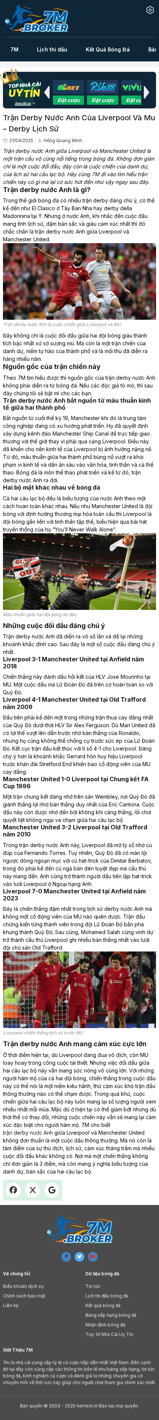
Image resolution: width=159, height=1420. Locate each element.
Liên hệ (10, 1305)
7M (14, 49)
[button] (47, 92)
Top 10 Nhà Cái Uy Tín (109, 1334)
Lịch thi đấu (52, 49)
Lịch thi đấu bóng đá (106, 1295)
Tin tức (92, 1286)
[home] (41, 18)
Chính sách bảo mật (24, 1295)
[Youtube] (93, 1256)
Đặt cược (73, 100)
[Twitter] (79, 1256)
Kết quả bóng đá (103, 1305)
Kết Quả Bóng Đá (108, 49)
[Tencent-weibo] (66, 1256)
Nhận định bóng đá (105, 1324)
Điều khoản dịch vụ (23, 1286)
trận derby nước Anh (28, 1132)
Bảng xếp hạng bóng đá (110, 1314)
